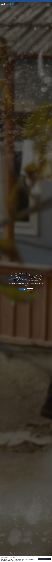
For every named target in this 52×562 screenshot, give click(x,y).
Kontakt (43, 3)
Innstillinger (40, 558)
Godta (49, 558)
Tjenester (33, 3)
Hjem (25, 3)
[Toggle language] (47, 4)
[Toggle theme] (50, 4)
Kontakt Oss (30, 289)
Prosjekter (39, 3)
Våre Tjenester (22, 289)
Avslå (45, 558)
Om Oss (28, 3)
